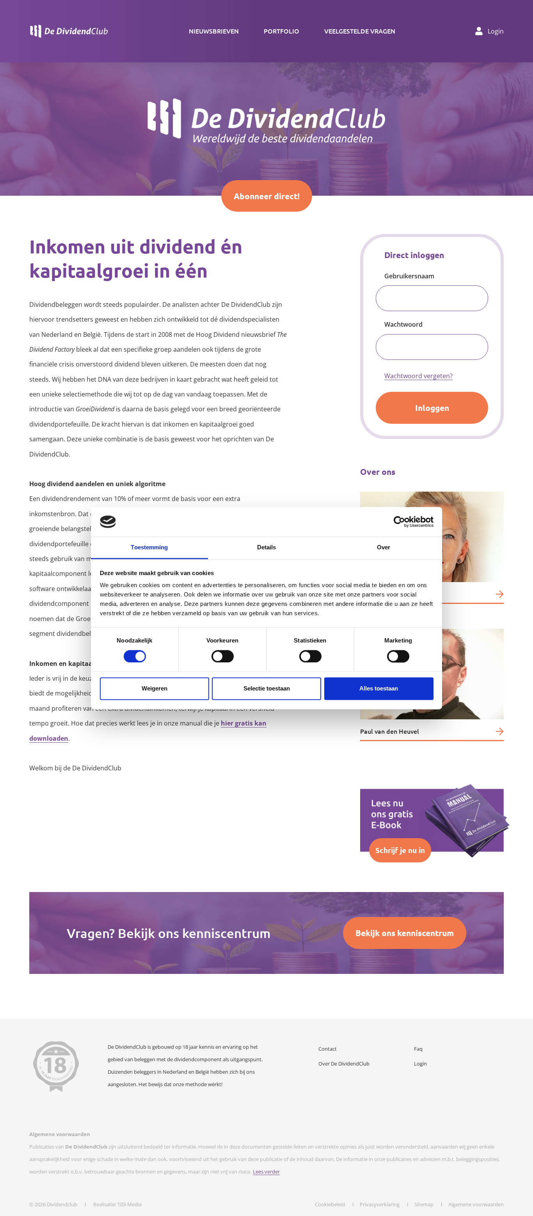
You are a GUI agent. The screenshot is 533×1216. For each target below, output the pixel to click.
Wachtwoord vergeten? (418, 376)
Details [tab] (266, 547)
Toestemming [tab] (149, 547)
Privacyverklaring (380, 1204)
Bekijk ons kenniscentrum (404, 932)
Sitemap (424, 1204)
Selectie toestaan (266, 688)
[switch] (222, 656)
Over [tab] (383, 547)
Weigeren (154, 688)
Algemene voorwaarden (476, 1204)
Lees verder (266, 1171)
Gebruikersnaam (409, 276)
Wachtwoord (403, 324)
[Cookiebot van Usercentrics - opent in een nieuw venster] (399, 521)
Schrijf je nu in (400, 850)
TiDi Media (129, 1204)
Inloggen (432, 407)
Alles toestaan (378, 688)
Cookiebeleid (330, 1204)
